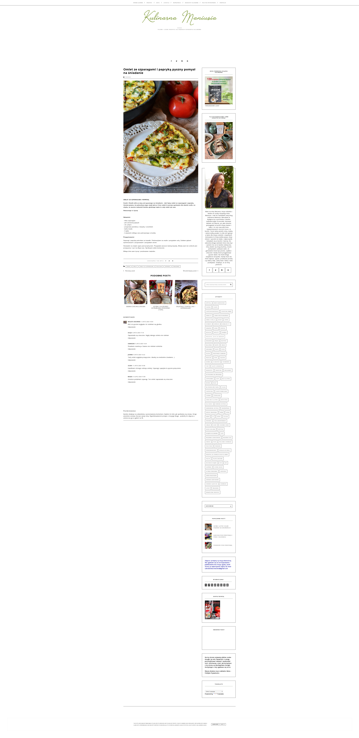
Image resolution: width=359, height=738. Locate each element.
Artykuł (208, 303)
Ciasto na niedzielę (212, 311)
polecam (159, 266)
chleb (223, 387)
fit (213, 416)
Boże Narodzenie (219, 303)
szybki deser (218, 467)
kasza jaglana (210, 429)
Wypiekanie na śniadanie (214, 374)
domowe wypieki (220, 404)
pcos (214, 441)
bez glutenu (226, 378)
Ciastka (208, 307)
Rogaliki (208, 357)
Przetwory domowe (219, 353)
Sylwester (216, 362)
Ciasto (215, 307)
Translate (220, 694)
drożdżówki (226, 408)
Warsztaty (209, 370)
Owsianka (209, 349)
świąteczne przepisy (212, 492)
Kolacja (208, 332)
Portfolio (223, 2)
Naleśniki (209, 345)
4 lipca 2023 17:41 (138, 333)
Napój (217, 345)
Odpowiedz (132, 327)
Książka (224, 332)
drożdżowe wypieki (212, 408)
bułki (215, 383)
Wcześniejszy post (190, 271)
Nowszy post (130, 271)
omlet (135, 266)
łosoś (208, 488)
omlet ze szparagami (146, 266)
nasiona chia (227, 437)
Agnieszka (131, 343)
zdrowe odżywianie (212, 479)
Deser (220, 319)
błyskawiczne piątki (212, 387)
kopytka (220, 429)
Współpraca (177, 2)
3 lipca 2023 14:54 (147, 321)
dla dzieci (209, 404)
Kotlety (216, 332)
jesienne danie (224, 425)
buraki (208, 383)
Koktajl (223, 328)
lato (222, 433)
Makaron (209, 340)
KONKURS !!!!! (226, 324)
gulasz (226, 416)
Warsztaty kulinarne (191, 2)
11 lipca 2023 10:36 (139, 365)
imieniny (208, 420)
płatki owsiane (218, 458)
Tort (207, 366)
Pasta (216, 349)
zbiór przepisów (211, 475)
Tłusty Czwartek (217, 366)
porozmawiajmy (211, 450)
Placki (208, 353)
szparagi (167, 266)
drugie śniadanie (211, 412)
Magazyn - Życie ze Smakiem (215, 336)
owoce (208, 441)
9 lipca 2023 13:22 (139, 354)
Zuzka (130, 365)
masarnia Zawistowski (213, 437)
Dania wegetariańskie (221, 315)
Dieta (157, 2)
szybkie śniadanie (211, 471)
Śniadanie (176, 266)
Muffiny (223, 340)
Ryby (215, 357)
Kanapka (208, 328)
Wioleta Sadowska (134, 321)
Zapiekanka (209, 378)
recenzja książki (211, 463)
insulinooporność (220, 420)
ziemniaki (223, 484)
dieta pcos (224, 399)
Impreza (216, 324)
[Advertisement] (179, 46)
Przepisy (149, 2)
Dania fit (209, 315)
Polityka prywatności (209, 2)
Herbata (208, 324)
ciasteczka (209, 391)
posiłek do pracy (224, 450)
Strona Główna (138, 2)
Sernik (208, 362)
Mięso (216, 340)
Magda (130, 376)
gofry (219, 416)
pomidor (217, 446)
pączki (208, 458)
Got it (223, 724)
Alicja (130, 333)
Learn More (215, 724)
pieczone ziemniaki (225, 441)
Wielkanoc (227, 370)
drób (221, 412)
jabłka (208, 425)
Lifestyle (166, 2)
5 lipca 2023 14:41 (141, 343)
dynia (228, 412)
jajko (215, 425)
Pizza (223, 349)
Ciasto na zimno (226, 311)
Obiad (128, 266)
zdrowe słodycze (211, 484)
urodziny (223, 471)
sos (226, 463)
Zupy (217, 378)
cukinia (208, 395)
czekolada (217, 395)
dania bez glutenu (212, 399)
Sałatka (222, 357)
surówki (208, 467)
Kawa (216, 328)
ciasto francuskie (221, 391)
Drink (226, 319)
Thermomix (226, 362)
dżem (207, 416)
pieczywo (209, 446)
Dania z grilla (210, 319)
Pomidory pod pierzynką (223, 545)
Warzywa (219, 370)
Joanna (130, 354)
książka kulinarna (212, 433)
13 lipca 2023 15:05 (139, 376)
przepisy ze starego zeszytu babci (217, 454)
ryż (221, 463)
